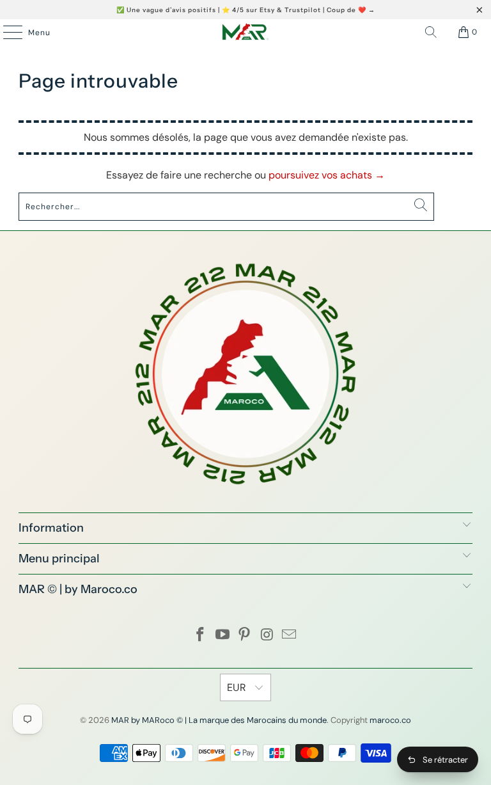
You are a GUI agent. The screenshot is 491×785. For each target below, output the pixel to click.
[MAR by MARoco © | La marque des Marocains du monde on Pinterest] (244, 635)
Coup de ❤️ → (351, 10)
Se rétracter (445, 759)
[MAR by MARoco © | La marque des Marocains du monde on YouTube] (222, 635)
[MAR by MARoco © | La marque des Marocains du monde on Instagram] (267, 635)
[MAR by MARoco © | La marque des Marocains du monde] (245, 32)
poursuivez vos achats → (327, 175)
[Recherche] (431, 32)
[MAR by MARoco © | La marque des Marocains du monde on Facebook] (200, 635)
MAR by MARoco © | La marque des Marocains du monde (219, 720)
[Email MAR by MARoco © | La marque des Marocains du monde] (289, 635)
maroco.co (390, 720)
